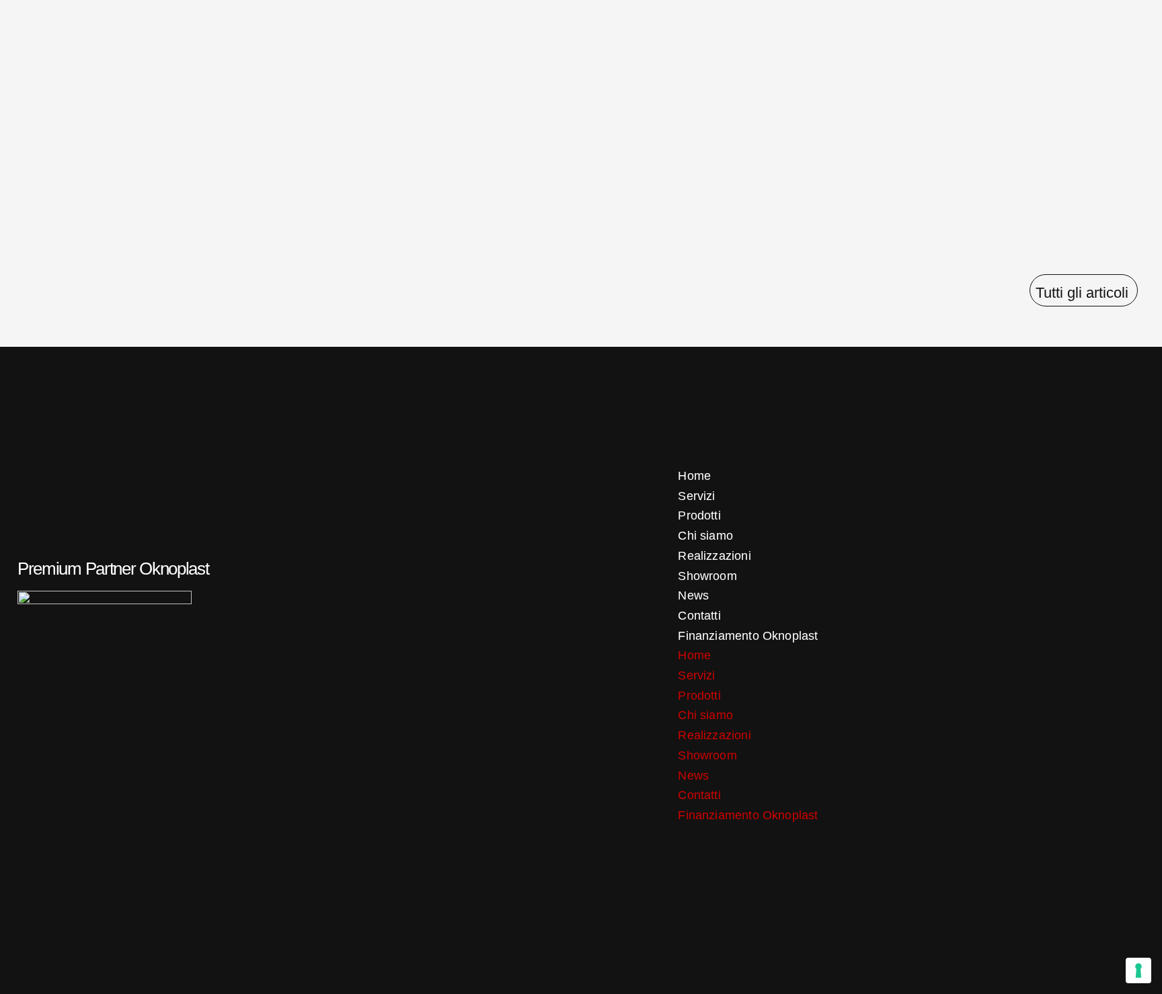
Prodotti (699, 515)
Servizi (696, 496)
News (693, 595)
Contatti (699, 615)
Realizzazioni (714, 556)
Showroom (707, 576)
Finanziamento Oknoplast (748, 636)
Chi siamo (705, 535)
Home (694, 476)
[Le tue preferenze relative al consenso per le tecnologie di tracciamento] (1138, 970)
